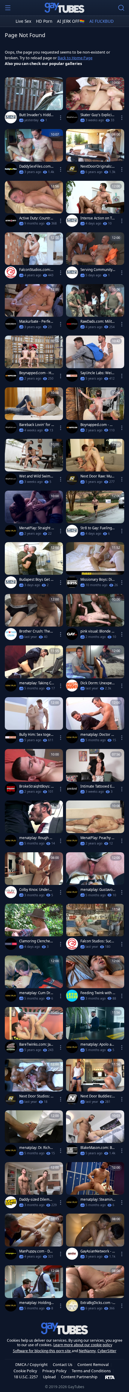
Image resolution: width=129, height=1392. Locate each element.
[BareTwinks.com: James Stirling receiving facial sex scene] (34, 1031)
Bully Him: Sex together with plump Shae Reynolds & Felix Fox (36, 735)
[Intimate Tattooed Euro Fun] (95, 773)
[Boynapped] (11, 376)
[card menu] (60, 117)
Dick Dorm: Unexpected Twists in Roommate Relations (97, 683)
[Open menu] (7, 7)
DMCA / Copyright (31, 1364)
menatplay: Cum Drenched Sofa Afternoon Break (35, 993)
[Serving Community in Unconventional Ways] (95, 256)
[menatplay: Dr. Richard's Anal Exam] (34, 1134)
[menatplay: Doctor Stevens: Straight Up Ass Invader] (95, 721)
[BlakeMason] (72, 1150)
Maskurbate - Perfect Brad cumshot (36, 321)
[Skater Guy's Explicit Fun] (95, 101)
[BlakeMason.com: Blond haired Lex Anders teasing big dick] (95, 1134)
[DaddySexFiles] (11, 169)
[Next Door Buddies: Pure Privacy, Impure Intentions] (95, 1083)
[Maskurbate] (11, 324)
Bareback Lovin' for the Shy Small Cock (35, 425)
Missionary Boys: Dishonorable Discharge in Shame (97, 579)
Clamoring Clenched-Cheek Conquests (36, 941)
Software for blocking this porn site (42, 1350)
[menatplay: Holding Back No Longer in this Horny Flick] (34, 1289)
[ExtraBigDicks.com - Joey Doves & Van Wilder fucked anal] (95, 1289)
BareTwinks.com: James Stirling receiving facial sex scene (36, 1044)
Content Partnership (79, 1376)
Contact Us (62, 1364)
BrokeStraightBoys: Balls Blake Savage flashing (36, 786)
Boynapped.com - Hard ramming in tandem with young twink (36, 373)
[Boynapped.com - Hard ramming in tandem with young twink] (34, 360)
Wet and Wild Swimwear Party (36, 476)
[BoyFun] (72, 117)
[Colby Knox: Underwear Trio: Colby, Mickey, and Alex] (34, 876)
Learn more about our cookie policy (82, 1344)
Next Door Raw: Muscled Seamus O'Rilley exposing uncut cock (97, 476)
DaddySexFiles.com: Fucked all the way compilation (36, 166)
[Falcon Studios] (11, 272)
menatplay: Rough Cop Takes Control (36, 838)
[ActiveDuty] (11, 221)
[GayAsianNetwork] (72, 1254)
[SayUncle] (72, 376)
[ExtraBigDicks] (72, 1305)
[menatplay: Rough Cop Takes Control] (34, 824)
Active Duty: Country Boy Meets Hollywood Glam (35, 218)
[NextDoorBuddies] (72, 1099)
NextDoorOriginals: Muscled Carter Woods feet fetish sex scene (97, 166)
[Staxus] (11, 944)
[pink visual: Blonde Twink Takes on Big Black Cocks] (95, 618)
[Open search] (121, 7)
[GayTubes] (64, 8)
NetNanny (87, 1350)
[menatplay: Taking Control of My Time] (34, 669)
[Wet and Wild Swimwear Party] (34, 463)
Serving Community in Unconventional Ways (97, 270)
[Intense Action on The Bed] (95, 205)
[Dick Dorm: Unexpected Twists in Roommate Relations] (95, 669)
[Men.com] (11, 117)
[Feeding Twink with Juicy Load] (95, 980)
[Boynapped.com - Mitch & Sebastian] (95, 411)
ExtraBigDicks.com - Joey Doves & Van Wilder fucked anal (97, 1303)
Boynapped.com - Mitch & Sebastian (97, 425)
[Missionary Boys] (72, 582)
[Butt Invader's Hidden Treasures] (34, 101)
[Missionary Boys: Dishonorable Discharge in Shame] (95, 566)
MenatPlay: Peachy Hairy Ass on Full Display (97, 838)
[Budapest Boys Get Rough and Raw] (34, 566)
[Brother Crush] (11, 634)
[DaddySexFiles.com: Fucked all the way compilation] (34, 153)
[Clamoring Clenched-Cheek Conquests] (34, 928)
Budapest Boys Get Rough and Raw (36, 579)
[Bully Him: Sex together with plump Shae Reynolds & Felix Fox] (34, 721)
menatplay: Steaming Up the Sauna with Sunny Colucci (97, 1199)
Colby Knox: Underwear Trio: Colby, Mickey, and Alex (36, 890)
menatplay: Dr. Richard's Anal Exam (36, 1148)
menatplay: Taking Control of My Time (36, 683)
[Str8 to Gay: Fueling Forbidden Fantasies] (95, 515)
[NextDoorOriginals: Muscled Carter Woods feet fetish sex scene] (95, 153)
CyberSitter (107, 1350)
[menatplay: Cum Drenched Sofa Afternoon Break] (34, 980)
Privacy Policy (54, 1370)
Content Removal (93, 1364)
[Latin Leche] (72, 996)
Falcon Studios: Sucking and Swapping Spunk (97, 941)
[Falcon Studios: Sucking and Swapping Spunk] (95, 928)
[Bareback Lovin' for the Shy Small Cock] (34, 411)
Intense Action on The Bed (97, 218)
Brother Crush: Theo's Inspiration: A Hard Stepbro (36, 631)
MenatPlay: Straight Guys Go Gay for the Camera (36, 528)
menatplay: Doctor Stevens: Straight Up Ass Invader (97, 735)
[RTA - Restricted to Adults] (110, 1377)
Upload (49, 1376)
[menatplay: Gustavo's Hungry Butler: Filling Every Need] (95, 876)
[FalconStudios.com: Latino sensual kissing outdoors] (34, 256)
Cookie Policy (25, 1370)
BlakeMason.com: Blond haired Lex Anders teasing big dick (97, 1148)
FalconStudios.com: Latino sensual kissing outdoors (36, 270)
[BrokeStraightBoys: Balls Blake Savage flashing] (34, 773)
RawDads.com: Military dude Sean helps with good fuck (97, 321)
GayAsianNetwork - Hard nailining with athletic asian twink (97, 1251)
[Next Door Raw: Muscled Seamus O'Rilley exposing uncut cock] (95, 463)
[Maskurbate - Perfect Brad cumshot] (34, 308)
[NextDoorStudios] (72, 169)
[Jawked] (72, 789)
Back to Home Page (75, 57)
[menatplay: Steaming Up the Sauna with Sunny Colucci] (95, 1186)
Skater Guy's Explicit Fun (96, 115)
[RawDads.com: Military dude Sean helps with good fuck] (95, 308)
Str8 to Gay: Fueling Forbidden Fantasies (97, 528)
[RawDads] (72, 324)
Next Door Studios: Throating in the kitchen (36, 1096)
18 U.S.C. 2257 (26, 1376)
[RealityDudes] (72, 686)
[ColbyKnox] (11, 892)
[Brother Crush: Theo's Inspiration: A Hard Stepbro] (34, 618)
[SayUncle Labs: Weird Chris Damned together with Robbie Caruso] (95, 360)
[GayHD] (72, 634)
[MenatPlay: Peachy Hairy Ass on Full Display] (95, 824)
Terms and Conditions (91, 1370)
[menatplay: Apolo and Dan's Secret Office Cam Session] (95, 1031)
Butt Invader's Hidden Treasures (36, 115)
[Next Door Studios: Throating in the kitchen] (34, 1083)
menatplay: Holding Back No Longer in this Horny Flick (36, 1303)
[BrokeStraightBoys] (11, 789)
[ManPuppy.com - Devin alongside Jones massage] (34, 1238)
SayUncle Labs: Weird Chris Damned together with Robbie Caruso (97, 373)
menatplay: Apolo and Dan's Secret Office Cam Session (97, 1044)
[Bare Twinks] (11, 1047)
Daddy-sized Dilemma (36, 1199)
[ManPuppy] (11, 1254)
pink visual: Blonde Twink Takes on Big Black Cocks (97, 631)
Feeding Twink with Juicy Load (96, 993)
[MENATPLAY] (11, 531)
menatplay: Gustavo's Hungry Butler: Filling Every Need (97, 890)
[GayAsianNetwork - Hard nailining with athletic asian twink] (95, 1238)
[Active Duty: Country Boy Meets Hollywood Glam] (34, 205)
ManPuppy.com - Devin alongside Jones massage (36, 1251)
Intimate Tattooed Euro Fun (97, 786)
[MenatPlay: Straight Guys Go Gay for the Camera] (34, 515)
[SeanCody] (11, 1202)
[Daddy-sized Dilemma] (34, 1186)
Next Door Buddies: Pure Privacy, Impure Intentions (97, 1096)
